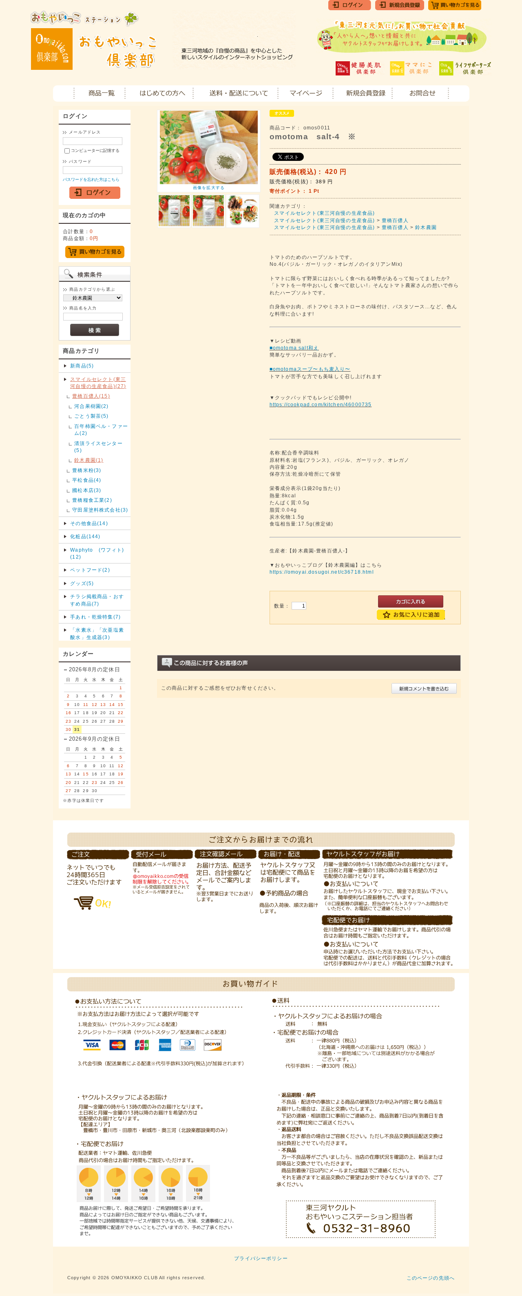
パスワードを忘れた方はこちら (91, 179)
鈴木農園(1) (88, 460)
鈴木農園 (426, 227)
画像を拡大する (209, 187)
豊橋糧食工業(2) (92, 500)
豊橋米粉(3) (86, 470)
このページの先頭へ (431, 1277)
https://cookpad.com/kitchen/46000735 (321, 404)
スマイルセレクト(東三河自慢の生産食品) (324, 213)
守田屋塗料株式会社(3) (100, 509)
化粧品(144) (85, 536)
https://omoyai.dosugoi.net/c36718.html (322, 572)
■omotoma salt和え (294, 347)
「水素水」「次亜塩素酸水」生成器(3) (97, 633)
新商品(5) (82, 365)
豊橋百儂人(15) (91, 396)
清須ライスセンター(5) (98, 447)
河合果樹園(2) (91, 406)
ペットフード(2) (90, 569)
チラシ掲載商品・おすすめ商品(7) (97, 600)
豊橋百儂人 (395, 220)
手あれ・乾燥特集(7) (95, 616)
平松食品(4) (86, 480)
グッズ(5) (82, 583)
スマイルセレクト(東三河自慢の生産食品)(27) (98, 382)
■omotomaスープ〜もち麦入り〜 (310, 369)
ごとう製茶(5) (91, 416)
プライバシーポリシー (261, 1258)
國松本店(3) (86, 490)
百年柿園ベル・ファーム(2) (101, 429)
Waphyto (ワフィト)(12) (97, 553)
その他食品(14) (89, 523)
